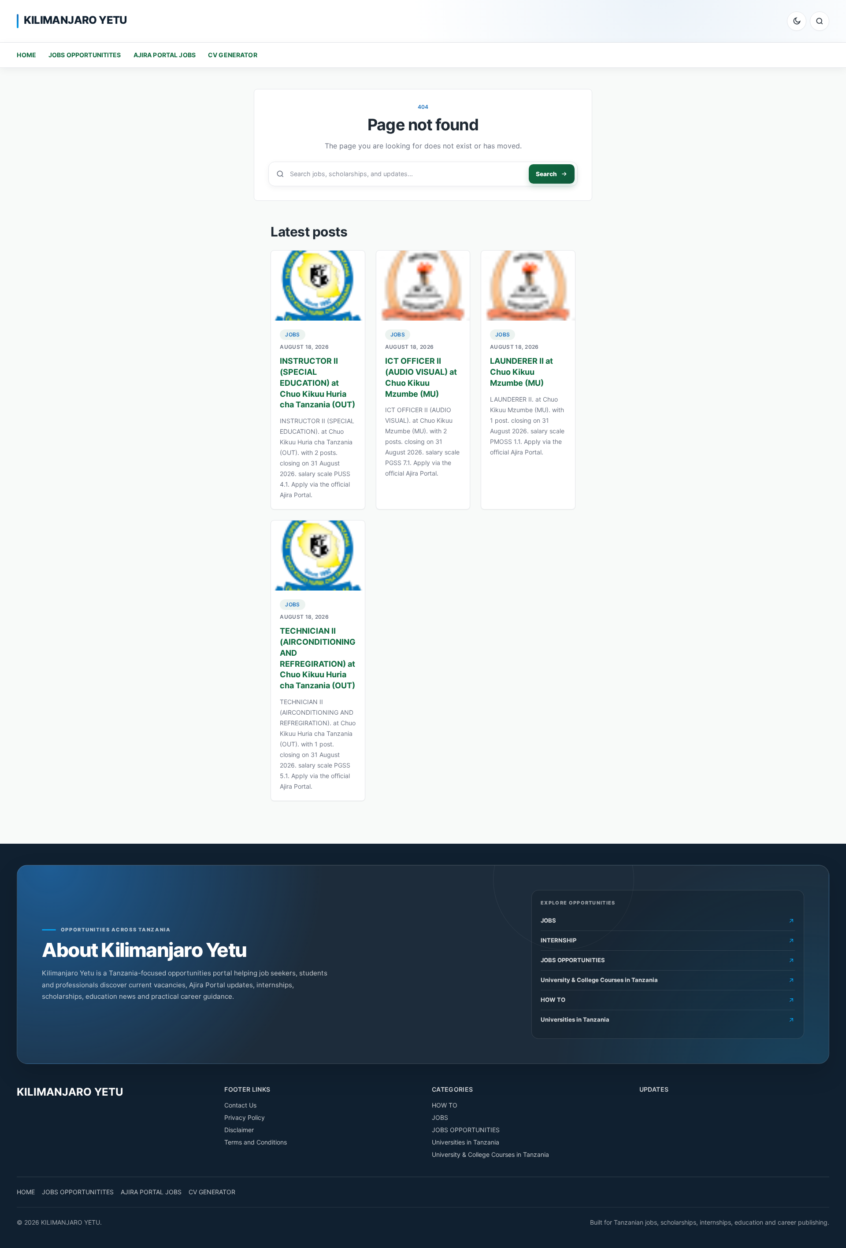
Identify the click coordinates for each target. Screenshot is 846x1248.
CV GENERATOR (232, 55)
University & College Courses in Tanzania (490, 1154)
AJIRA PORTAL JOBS (165, 55)
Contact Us (240, 1105)
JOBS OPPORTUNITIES (466, 1130)
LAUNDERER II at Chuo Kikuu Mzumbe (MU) (521, 372)
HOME (26, 55)
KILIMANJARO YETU (75, 20)
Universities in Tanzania (465, 1142)
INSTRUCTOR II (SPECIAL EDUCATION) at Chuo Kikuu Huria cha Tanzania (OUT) (317, 382)
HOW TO (444, 1105)
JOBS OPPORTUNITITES (84, 55)
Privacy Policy (244, 1117)
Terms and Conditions (255, 1142)
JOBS (292, 334)
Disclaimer (239, 1130)
